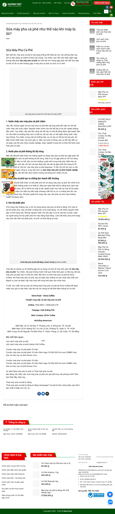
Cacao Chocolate (68, 13)
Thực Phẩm (97, 13)
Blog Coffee (46, 3)
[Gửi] (110, 11)
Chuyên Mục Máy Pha (13, 23)
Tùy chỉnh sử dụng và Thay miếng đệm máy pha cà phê (103, 61)
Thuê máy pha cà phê (28, 23)
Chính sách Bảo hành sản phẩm (14, 470)
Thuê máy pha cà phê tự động (19, 382)
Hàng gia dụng (83, 13)
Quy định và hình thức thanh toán (13, 490)
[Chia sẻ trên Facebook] (39, 394)
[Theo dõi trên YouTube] (111, 7)
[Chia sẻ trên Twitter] (43, 394)
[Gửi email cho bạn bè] (47, 394)
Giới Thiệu (57, 3)
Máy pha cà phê (7, 13)
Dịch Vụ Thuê (53, 13)
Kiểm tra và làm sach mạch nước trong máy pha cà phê (103, 49)
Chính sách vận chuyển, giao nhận (13, 483)
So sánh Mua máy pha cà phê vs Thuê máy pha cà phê (29, 371)
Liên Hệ (67, 3)
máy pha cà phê (42, 63)
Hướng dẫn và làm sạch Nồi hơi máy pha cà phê (103, 72)
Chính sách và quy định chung (13, 466)
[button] (111, 15)
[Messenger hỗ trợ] (110, 494)
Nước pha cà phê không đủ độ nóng (26, 151)
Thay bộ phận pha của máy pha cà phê (103, 32)
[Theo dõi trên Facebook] (107, 7)
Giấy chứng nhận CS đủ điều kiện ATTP (13, 496)
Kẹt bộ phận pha (16, 202)
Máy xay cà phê (39, 13)
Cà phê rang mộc (23, 13)
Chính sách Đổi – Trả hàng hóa (13, 478)
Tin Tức (39, 23)
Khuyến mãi (36, 3)
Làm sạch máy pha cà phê (17, 341)
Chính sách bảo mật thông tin (13, 474)
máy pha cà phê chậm (34, 121)
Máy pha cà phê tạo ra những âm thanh (27, 178)
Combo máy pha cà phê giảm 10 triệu (22, 349)
